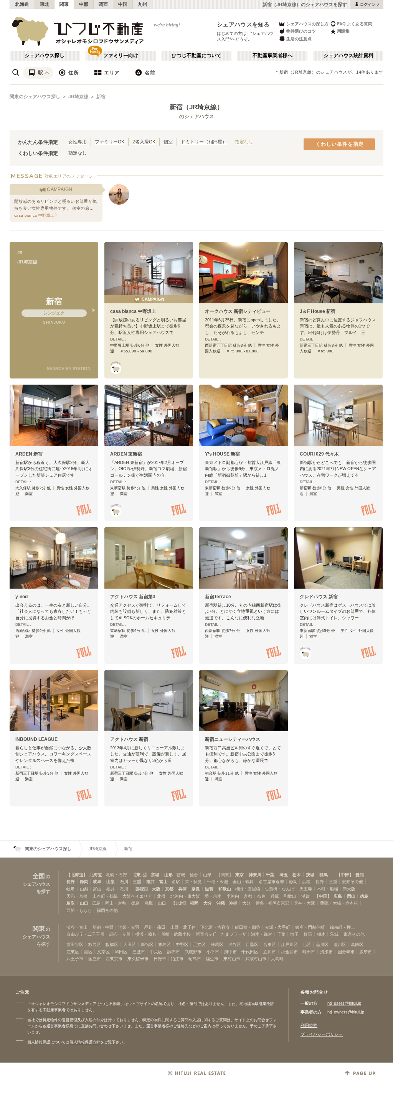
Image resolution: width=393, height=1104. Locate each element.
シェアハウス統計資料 (348, 55)
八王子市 (74, 958)
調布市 (173, 951)
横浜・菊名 (145, 934)
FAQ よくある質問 (354, 23)
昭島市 (194, 958)
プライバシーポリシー (322, 1034)
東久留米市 (138, 958)
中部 (84, 4)
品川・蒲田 (154, 927)
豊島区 (164, 944)
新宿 (101, 96)
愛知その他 (352, 881)
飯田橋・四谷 (247, 927)
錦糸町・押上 (342, 927)
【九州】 (179, 903)
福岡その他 (107, 910)
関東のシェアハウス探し (35, 96)
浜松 (306, 881)
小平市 (212, 951)
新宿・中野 (103, 927)
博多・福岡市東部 (272, 903)
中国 (123, 4)
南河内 (232, 896)
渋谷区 (234, 944)
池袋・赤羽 (128, 927)
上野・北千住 (183, 927)
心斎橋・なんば (279, 889)
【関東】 (224, 874)
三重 (137, 881)
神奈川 (255, 874)
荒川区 (340, 944)
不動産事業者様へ (272, 55)
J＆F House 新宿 (317, 311)
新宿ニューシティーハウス (232, 739)
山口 (84, 903)
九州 (142, 4)
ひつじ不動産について (196, 55)
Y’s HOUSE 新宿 (222, 454)
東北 (45, 4)
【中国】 (323, 896)
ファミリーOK (109, 141)
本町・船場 (327, 889)
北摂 (161, 896)
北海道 (22, 4)
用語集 (343, 31)
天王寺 (305, 889)
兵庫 (182, 889)
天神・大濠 (304, 903)
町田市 (308, 951)
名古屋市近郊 (271, 881)
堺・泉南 (213, 896)
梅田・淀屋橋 (247, 889)
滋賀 (209, 889)
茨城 (310, 874)
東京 (239, 874)
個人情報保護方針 (84, 1042)
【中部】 (345, 874)
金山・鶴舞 (243, 881)
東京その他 (354, 934)
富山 (163, 881)
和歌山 (224, 889)
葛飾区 (357, 944)
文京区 (103, 951)
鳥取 (70, 903)
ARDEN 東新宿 (126, 454)
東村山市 (231, 958)
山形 (168, 874)
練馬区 (217, 944)
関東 (64, 4)
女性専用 (77, 141)
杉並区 (94, 944)
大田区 (129, 944)
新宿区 (147, 944)
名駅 (176, 881)
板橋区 (112, 944)
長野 (70, 881)
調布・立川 (119, 934)
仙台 (194, 874)
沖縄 (220, 903)
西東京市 (114, 958)
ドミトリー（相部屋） (204, 141)
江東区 (72, 951)
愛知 (359, 874)
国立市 (94, 958)
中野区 (182, 944)
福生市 (212, 958)
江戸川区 (289, 944)
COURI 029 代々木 (319, 454)
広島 (338, 896)
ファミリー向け (120, 55)
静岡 (84, 881)
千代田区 (249, 951)
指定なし (244, 141)
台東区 (269, 944)
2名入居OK (143, 141)
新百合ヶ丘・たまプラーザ (221, 934)
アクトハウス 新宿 (129, 739)
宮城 (155, 874)
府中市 (230, 951)
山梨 (110, 881)
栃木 (296, 874)
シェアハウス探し (44, 55)
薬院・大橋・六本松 (339, 903)
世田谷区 (74, 944)
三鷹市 (138, 951)
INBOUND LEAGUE (36, 739)
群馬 (323, 874)
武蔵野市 (193, 951)
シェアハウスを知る (243, 24)
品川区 (322, 944)
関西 (103, 4)
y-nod (21, 596)
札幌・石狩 (116, 874)
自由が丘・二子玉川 (85, 934)
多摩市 (365, 951)
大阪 (156, 889)
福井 (150, 881)
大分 (207, 903)
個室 (168, 141)
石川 (124, 881)
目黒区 (252, 944)
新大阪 (349, 889)
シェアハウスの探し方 (307, 23)
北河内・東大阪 (185, 896)
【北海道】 (77, 874)
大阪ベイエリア (137, 896)
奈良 (196, 889)
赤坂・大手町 (277, 927)
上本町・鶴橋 (105, 896)
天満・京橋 (77, 896)
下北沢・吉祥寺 (215, 927)
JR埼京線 (78, 96)
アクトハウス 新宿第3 (132, 596)
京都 (169, 889)
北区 (306, 944)
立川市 (269, 951)
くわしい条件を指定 (339, 144)
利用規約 (309, 1025)
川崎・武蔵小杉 (176, 934)
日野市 (160, 958)
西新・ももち (79, 910)
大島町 (277, 958)
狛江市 (177, 958)
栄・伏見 (193, 881)
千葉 (270, 874)
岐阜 (97, 881)
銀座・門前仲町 (310, 927)
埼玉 (283, 874)
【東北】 (140, 874)
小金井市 (289, 951)
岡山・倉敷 (115, 903)
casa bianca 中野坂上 (133, 311)
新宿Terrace (218, 596)
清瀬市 (326, 951)
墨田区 (121, 951)
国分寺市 (346, 951)
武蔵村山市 (255, 958)
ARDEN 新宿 (29, 454)
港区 (88, 951)
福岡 (194, 903)
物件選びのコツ (301, 31)
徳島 (364, 896)
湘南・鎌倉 (261, 934)
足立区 (199, 944)
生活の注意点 (299, 38)
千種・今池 (217, 881)
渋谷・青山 (77, 927)
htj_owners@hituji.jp (345, 1012)
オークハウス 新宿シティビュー (238, 311)
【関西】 (141, 889)
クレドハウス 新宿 (319, 596)
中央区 (156, 951)
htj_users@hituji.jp (344, 1003)
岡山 (351, 896)
